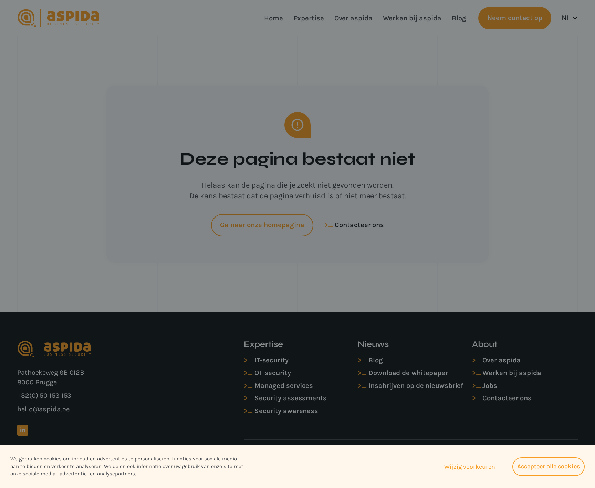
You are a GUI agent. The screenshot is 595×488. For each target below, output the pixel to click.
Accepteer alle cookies (548, 466)
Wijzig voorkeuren (469, 466)
